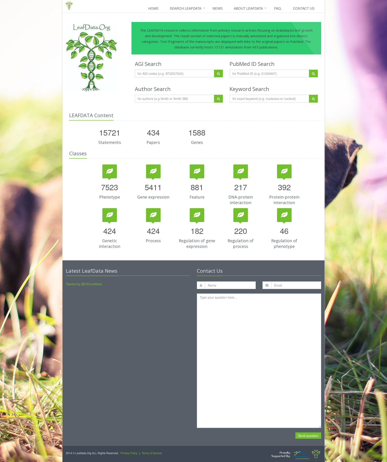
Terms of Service (152, 453)
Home (153, 8)
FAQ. (278, 8)
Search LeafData (185, 8)
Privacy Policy (129, 453)
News (218, 8)
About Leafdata (248, 8)
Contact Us (303, 8)
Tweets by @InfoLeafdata (84, 284)
